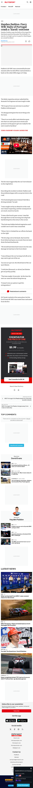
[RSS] (22, 729)
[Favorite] (25, 41)
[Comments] (29, 41)
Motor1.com (16, 738)
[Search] (27, 2)
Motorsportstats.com (16, 745)
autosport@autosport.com (16, 759)
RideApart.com (16, 747)
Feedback (16, 754)
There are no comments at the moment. (16, 419)
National (17, 6)
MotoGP (10, 6)
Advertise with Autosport (16, 762)
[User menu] (30, 2)
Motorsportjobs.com (16, 740)
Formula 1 (3, 6)
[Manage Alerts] (18, 390)
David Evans (4, 40)
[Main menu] (1, 2)
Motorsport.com (16, 743)
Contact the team (16, 764)
